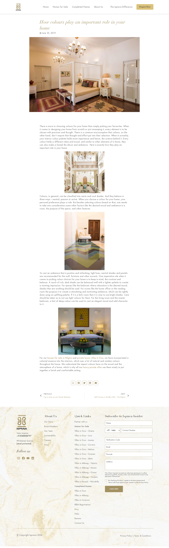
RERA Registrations (83, 505)
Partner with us (81, 422)
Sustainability (50, 436)
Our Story (48, 422)
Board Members (51, 426)
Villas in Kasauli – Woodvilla (87, 482)
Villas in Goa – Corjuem (85, 454)
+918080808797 (24, 436)
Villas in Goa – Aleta (84, 459)
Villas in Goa (80, 491)
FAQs (77, 514)
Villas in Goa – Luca (83, 436)
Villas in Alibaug (81, 495)
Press (46, 445)
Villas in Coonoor (82, 500)
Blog (77, 509)
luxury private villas (92, 367)
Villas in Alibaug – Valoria (86, 463)
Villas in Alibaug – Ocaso (86, 472)
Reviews (78, 518)
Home (46, 7)
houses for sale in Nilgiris (59, 358)
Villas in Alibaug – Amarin (86, 468)
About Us (98, 7)
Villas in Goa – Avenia (84, 440)
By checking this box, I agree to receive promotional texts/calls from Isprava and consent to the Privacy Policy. (128, 481)
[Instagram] (19, 458)
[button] (73, 383)
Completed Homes (81, 7)
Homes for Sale (60, 7)
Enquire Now (144, 7)
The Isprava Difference (121, 7)
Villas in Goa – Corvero (85, 445)
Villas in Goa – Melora (84, 449)
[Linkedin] (33, 458)
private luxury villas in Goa (90, 358)
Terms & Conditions (142, 536)
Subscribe (114, 489)
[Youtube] (28, 458)
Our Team (48, 431)
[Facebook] (23, 458)
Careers (47, 440)
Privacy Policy (126, 536)
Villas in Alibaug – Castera (86, 477)
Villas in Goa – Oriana (84, 431)
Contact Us (79, 523)
